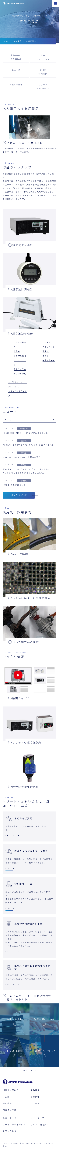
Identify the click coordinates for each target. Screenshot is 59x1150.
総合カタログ (31, 851)
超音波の (25, 786)
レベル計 (47, 342)
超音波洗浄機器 (22, 245)
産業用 (17, 351)
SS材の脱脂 (20, 553)
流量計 (46, 351)
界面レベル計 (49, 347)
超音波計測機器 (22, 289)
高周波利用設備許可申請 (28, 923)
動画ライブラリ (22, 698)
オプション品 (20, 373)
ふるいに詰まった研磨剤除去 (31, 598)
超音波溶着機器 (22, 333)
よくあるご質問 (23, 818)
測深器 (46, 355)
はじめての (27, 742)
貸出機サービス (23, 884)
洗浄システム (20, 369)
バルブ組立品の (25, 642)
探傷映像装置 (49, 360)
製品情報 (18, 41)
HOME (6, 41)
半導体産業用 (20, 355)
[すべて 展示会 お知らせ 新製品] (29, 419)
